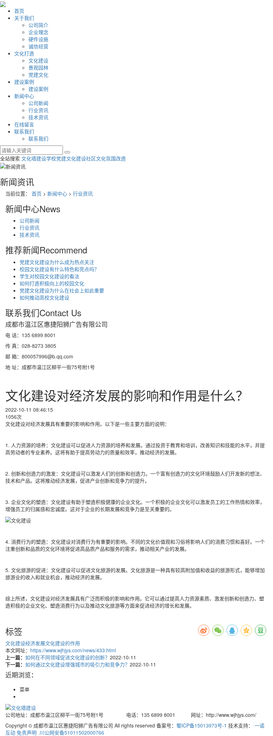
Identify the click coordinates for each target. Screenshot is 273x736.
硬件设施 (38, 39)
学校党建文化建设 (66, 158)
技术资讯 (38, 117)
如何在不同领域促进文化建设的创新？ (67, 657)
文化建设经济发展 (25, 643)
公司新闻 (38, 102)
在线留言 (24, 124)
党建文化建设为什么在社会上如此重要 (62, 290)
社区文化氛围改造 (106, 158)
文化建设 (38, 60)
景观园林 (38, 67)
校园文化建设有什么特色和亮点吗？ (59, 269)
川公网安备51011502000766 (71, 732)
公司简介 (38, 24)
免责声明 (27, 732)
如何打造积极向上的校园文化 (52, 283)
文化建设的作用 (62, 643)
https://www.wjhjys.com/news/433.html (73, 650)
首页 (19, 10)
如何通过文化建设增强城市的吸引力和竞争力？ (77, 664)
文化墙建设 (33, 158)
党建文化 (38, 74)
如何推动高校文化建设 (44, 297)
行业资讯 (38, 110)
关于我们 (24, 17)
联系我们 (24, 131)
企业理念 (38, 31)
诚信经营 (38, 46)
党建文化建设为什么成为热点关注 (57, 261)
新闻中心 (24, 95)
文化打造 (24, 53)
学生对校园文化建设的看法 (49, 276)
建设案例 (24, 81)
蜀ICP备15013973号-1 (201, 725)
